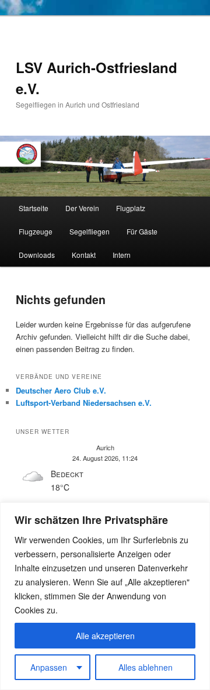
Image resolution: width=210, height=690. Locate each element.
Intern (122, 255)
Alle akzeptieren (105, 635)
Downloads (37, 255)
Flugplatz (130, 208)
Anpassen (48, 667)
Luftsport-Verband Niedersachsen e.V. (84, 402)
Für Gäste (142, 231)
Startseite (33, 208)
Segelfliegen (89, 231)
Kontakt (84, 255)
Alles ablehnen (145, 667)
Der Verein (82, 208)
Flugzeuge (35, 231)
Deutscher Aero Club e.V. (61, 390)
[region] (105, 596)
